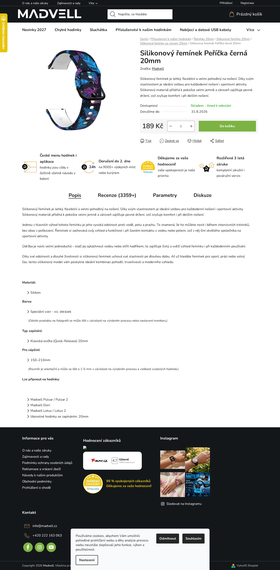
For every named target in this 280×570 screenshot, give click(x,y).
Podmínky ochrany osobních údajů (47, 463)
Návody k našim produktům (42, 475)
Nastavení (87, 560)
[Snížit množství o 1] (170, 126)
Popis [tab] (75, 195)
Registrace (247, 3)
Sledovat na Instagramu (184, 504)
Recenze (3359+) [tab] (117, 195)
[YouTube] (51, 547)
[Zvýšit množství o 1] (191, 126)
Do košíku (227, 126)
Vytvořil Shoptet (247, 566)
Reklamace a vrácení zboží (41, 469)
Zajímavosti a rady (68, 3)
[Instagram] (39, 547)
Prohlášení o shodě (36, 487)
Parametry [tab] (165, 195)
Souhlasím (193, 538)
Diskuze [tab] (203, 195)
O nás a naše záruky (35, 3)
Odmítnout (167, 538)
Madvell (158, 68)
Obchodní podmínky (37, 481)
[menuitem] (34, 30)
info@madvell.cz (45, 526)
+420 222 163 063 (47, 535)
